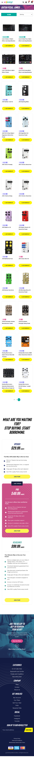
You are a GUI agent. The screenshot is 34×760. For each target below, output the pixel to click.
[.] (17, 646)
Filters (9, 14)
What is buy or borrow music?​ (17, 649)
